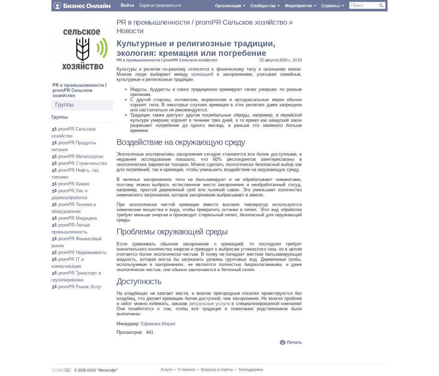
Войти (127, 5)
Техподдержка (250, 369)
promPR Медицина (77, 218)
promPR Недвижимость (82, 252)
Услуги (166, 369)
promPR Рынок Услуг (80, 286)
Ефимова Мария (158, 323)
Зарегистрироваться (160, 5)
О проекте (186, 369)
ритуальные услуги (209, 303)
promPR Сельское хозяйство (72, 93)
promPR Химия (73, 183)
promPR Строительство (82, 163)
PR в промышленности (78, 85)
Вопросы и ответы (217, 369)
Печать (294, 342)
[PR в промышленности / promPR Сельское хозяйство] (82, 78)
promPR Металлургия (80, 156)
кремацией (202, 74)
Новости (130, 31)
